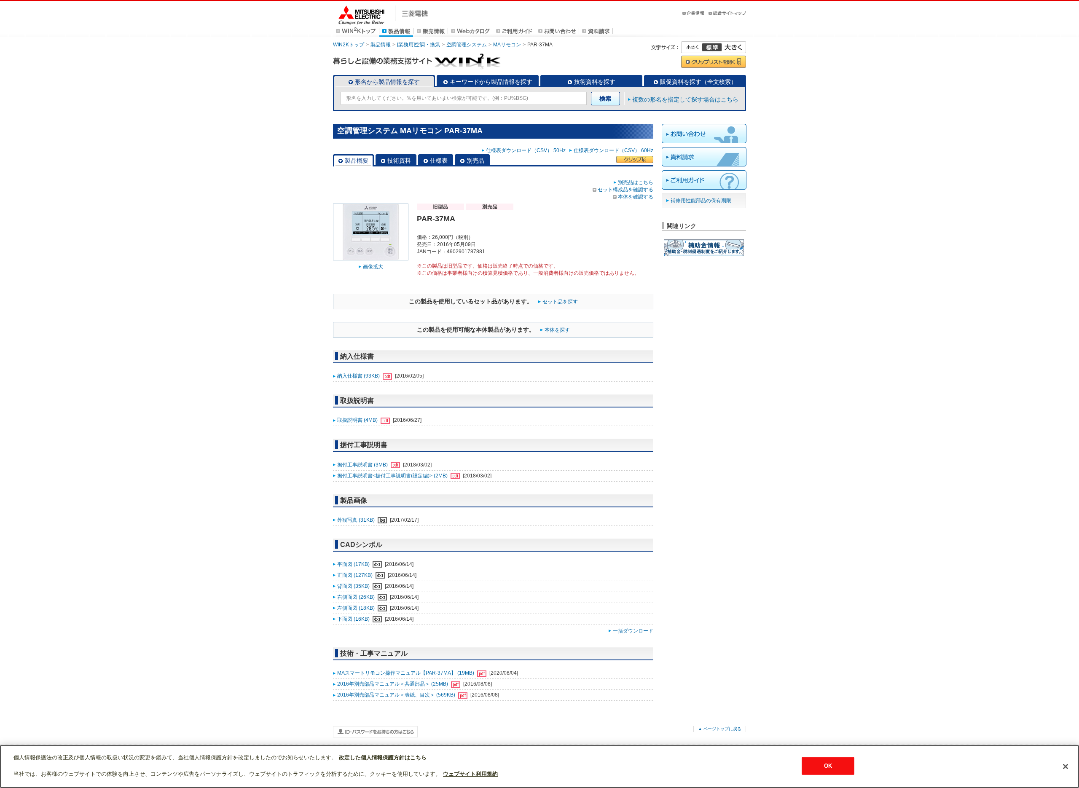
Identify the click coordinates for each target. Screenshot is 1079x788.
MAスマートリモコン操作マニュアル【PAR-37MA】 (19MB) (406, 673)
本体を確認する (635, 197)
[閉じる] (1065, 766)
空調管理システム (466, 45)
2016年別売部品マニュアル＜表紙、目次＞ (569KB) (396, 695)
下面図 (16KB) (354, 619)
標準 (712, 47)
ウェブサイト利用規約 (470, 774)
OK (828, 766)
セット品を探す (560, 302)
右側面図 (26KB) (356, 597)
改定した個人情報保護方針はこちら (383, 757)
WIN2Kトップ (348, 45)
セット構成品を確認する (625, 190)
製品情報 (380, 45)
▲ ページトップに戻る (719, 728)
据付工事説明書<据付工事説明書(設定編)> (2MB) (393, 476)
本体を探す (557, 330)
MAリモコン (507, 45)
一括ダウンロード (633, 631)
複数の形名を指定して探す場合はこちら (685, 99)
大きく (729, 47)
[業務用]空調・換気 (418, 45)
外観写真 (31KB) (356, 520)
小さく (696, 47)
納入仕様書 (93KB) (359, 376)
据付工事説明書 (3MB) (363, 465)
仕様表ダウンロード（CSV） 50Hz (527, 150)
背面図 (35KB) (354, 586)
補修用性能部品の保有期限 (701, 201)
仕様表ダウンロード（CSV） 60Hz (613, 150)
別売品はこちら (635, 182)
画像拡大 (373, 267)
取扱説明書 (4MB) (358, 420)
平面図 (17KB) (354, 564)
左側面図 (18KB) (356, 608)
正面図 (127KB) (355, 575)
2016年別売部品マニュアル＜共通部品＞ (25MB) (393, 684)
